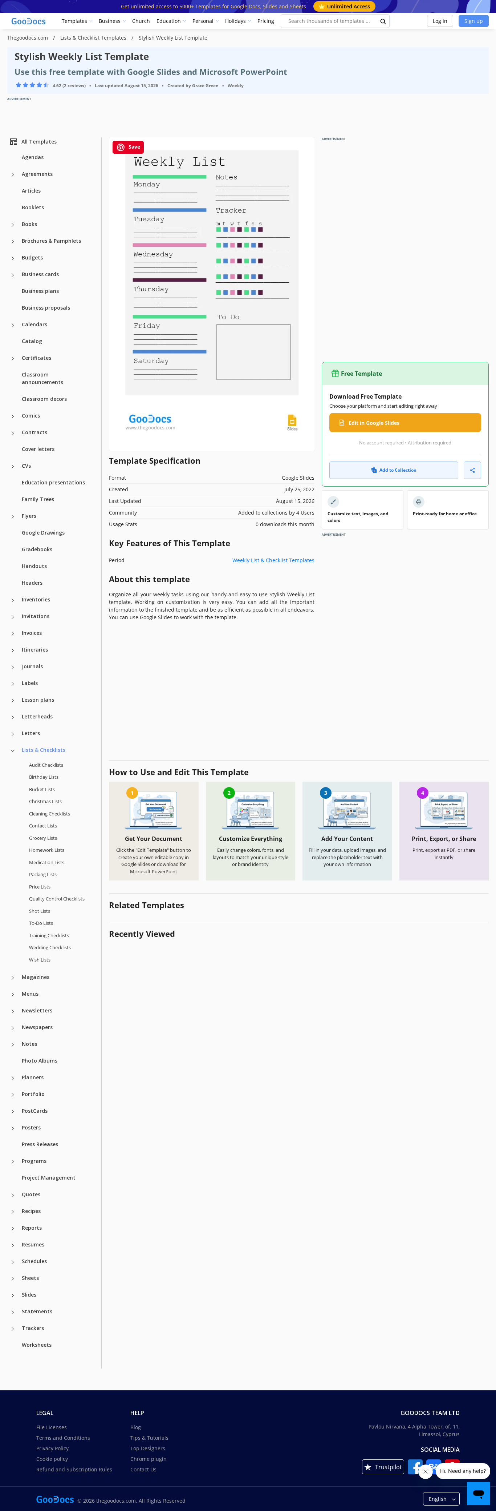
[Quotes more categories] (12, 1195)
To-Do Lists (41, 923)
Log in (440, 20)
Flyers (29, 515)
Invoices (32, 632)
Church (141, 20)
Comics (31, 415)
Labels (30, 683)
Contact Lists (43, 825)
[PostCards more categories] (12, 1111)
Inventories (36, 599)
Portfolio (33, 1094)
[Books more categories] (12, 224)
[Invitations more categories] (12, 617)
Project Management (49, 1177)
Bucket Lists (42, 789)
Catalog (32, 341)
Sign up (473, 20)
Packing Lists (43, 874)
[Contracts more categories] (12, 433)
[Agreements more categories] (12, 174)
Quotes (31, 1194)
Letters (31, 733)
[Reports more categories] (12, 1228)
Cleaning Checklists (49, 813)
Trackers (33, 1328)
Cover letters (38, 449)
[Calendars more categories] (12, 325)
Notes (29, 1043)
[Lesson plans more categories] (12, 700)
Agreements (37, 173)
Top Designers (147, 1448)
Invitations (35, 616)
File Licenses (51, 1427)
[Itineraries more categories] (12, 650)
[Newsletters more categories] (12, 1011)
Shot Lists (39, 911)
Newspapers (37, 1027)
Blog (135, 1427)
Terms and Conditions (63, 1437)
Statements (37, 1311)
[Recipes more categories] (12, 1211)
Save (133, 146)
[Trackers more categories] (12, 1328)
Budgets (32, 257)
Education (168, 20)
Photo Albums (39, 1060)
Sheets (30, 1277)
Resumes (33, 1244)
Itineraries (35, 649)
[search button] (383, 21)
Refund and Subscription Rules (74, 1469)
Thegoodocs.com (28, 37)
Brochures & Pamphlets (51, 240)
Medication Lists (46, 862)
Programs (34, 1160)
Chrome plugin (148, 1458)
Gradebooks (37, 549)
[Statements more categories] (12, 1312)
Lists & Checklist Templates (94, 37)
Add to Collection (397, 470)
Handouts (34, 566)
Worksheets (37, 1344)
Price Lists (39, 886)
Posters (31, 1127)
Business (110, 20)
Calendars (34, 324)
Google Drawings (43, 532)
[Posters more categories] (12, 1128)
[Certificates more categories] (12, 358)
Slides (29, 1294)
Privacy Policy (52, 1448)
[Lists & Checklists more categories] (12, 750)
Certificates (36, 357)
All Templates (39, 141)
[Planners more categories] (12, 1078)
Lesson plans (38, 699)
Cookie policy (52, 1458)
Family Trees (38, 499)
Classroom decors (44, 398)
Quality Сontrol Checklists (57, 898)
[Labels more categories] (12, 683)
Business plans (40, 290)
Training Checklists (49, 935)
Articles (31, 190)
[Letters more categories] (12, 734)
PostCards (35, 1110)
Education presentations (53, 482)
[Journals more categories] (12, 667)
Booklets (33, 207)
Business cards (40, 274)
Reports (32, 1227)
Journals (32, 666)
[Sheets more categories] (12, 1278)
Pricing (265, 20)
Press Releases (40, 1144)
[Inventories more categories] (12, 600)
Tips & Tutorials (149, 1437)
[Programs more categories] (12, 1161)
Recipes (31, 1211)
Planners (33, 1077)
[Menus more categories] (12, 994)
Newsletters (37, 1010)
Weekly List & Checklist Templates (273, 560)
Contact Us (143, 1469)
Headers (32, 582)
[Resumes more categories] (12, 1245)
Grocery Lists (43, 838)
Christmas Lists (45, 801)
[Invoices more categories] (12, 633)
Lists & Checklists (43, 749)
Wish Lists (39, 959)
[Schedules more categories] (12, 1262)
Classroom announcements (42, 378)
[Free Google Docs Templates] (29, 21)
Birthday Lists (43, 777)
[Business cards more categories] (12, 275)
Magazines (35, 977)
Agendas (33, 157)
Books (29, 224)
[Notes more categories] (12, 1044)
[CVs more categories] (12, 466)
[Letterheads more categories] (12, 717)
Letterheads (37, 716)
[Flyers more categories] (12, 516)
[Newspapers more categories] (12, 1028)
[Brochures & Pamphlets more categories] (12, 241)
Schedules (34, 1261)
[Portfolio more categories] (12, 1094)
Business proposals (46, 307)
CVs (26, 465)
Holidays (235, 20)
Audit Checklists (46, 765)
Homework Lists (46, 850)
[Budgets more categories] (12, 258)
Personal (203, 20)
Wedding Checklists (50, 947)
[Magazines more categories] (12, 977)
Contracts (34, 432)
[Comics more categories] (12, 416)
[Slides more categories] (12, 1295)
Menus (30, 993)
